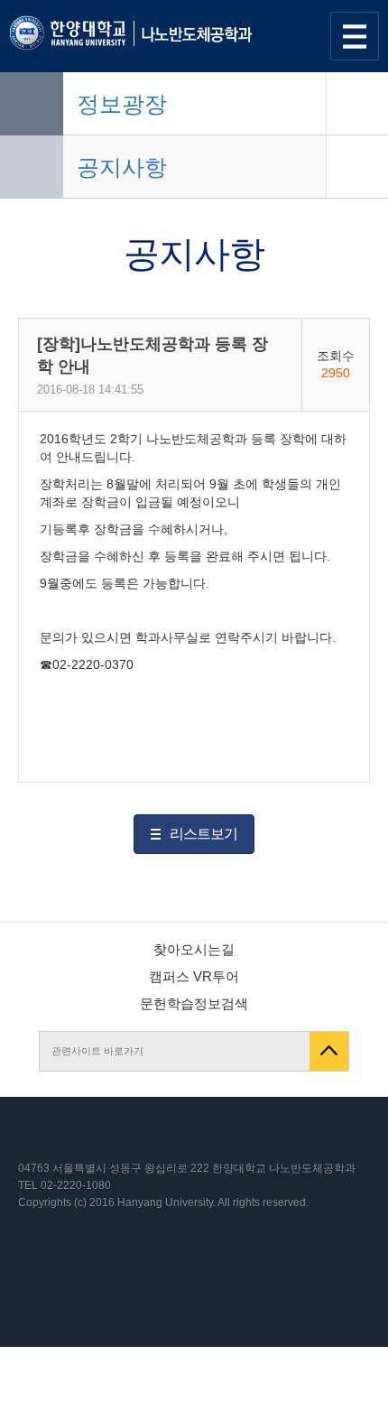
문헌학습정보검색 (194, 1003)
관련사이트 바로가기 (97, 1050)
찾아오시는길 (194, 949)
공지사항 (122, 167)
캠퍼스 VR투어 (194, 976)
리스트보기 (203, 833)
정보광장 (122, 103)
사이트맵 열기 (354, 36)
